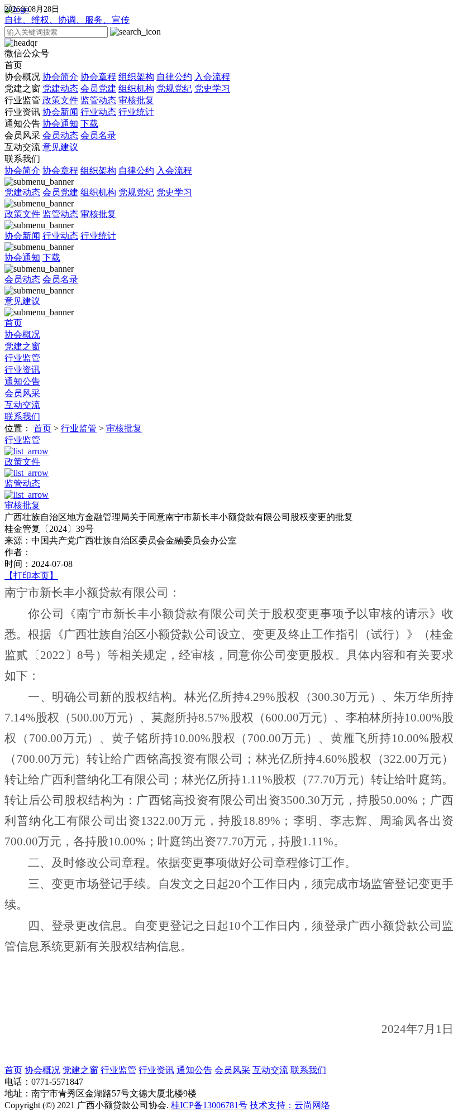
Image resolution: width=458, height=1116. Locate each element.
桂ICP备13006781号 (209, 1105)
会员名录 (98, 135)
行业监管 (79, 100)
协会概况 (117, 76)
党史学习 (212, 88)
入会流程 (212, 76)
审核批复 (136, 100)
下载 (89, 123)
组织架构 (136, 76)
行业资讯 (79, 112)
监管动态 (98, 100)
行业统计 (136, 112)
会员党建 (98, 88)
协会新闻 (60, 112)
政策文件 (60, 100)
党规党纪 (174, 88)
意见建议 (60, 147)
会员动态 (60, 135)
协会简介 (60, 76)
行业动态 (98, 112)
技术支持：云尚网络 (290, 1105)
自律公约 (174, 76)
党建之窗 (117, 88)
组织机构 (136, 88)
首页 (13, 65)
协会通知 (60, 123)
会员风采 (60, 135)
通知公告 (51, 123)
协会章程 (98, 76)
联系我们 (22, 158)
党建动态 (60, 88)
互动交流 (41, 147)
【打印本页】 (31, 575)
